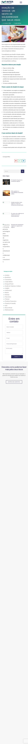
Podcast (7, 299)
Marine (7, 292)
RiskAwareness (9, 310)
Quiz (6, 305)
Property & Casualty (10, 303)
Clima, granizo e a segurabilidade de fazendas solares (17, 192)
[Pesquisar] (22, 171)
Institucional (8, 290)
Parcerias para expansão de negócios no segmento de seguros (17, 226)
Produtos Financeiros (10, 301)
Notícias (7, 294)
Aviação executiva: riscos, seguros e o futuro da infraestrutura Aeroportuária (17, 204)
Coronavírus (8, 279)
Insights (7, 288)
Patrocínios (8, 297)
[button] (16, 160)
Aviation (7, 275)
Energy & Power (9, 284)
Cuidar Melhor (17, 23)
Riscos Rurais (8, 307)
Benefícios (8, 277)
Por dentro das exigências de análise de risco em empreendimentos (17, 215)
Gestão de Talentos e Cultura (13, 286)
